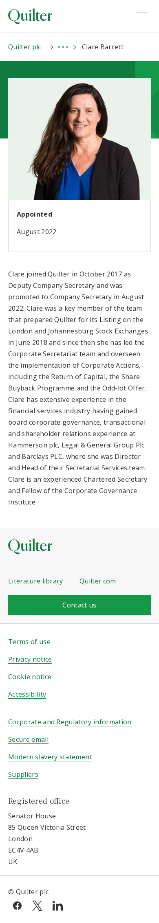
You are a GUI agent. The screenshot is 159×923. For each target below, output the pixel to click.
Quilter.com (98, 581)
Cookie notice (29, 676)
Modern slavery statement (50, 756)
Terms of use (29, 641)
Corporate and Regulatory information (70, 721)
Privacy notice (30, 659)
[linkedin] (58, 905)
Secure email (28, 739)
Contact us (79, 605)
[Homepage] (67, 16)
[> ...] (55, 46)
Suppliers (23, 774)
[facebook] (17, 905)
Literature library (35, 581)
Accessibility (27, 694)
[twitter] (37, 905)
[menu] (142, 16)
